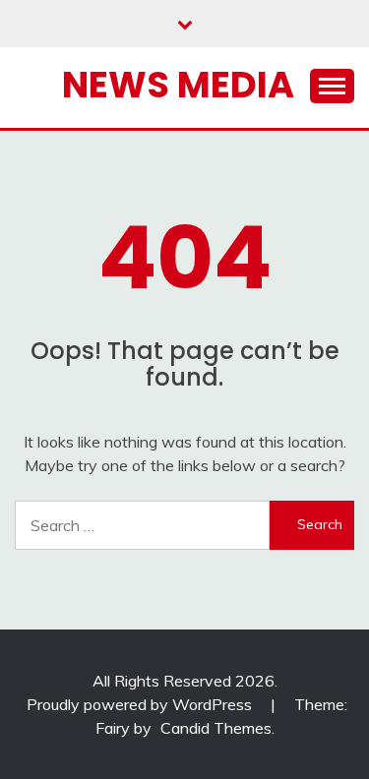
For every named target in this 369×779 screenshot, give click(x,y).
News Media (178, 84)
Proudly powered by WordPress (141, 704)
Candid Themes (216, 728)
